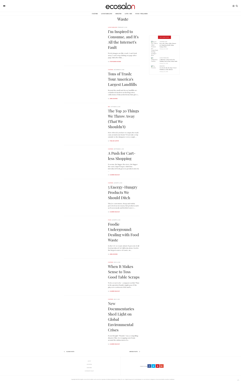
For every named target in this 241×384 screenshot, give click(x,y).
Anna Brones (114, 98)
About (89, 361)
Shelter (118, 14)
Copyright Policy (89, 371)
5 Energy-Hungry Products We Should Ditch (122, 192)
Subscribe (89, 367)
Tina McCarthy (114, 141)
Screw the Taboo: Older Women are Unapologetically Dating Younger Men (168, 45)
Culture (95, 14)
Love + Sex (128, 14)
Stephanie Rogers (115, 61)
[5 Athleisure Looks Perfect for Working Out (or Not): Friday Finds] (155, 60)
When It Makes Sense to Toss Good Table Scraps (124, 271)
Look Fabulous (106, 14)
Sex (109, 106)
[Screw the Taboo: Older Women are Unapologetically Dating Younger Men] (155, 48)
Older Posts (70, 351)
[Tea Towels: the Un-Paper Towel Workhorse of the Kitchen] (155, 68)
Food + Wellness (141, 14)
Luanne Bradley (115, 174)
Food (109, 220)
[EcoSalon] (15, 6)
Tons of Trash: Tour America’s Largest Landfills (122, 79)
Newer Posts (133, 351)
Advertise (89, 364)
